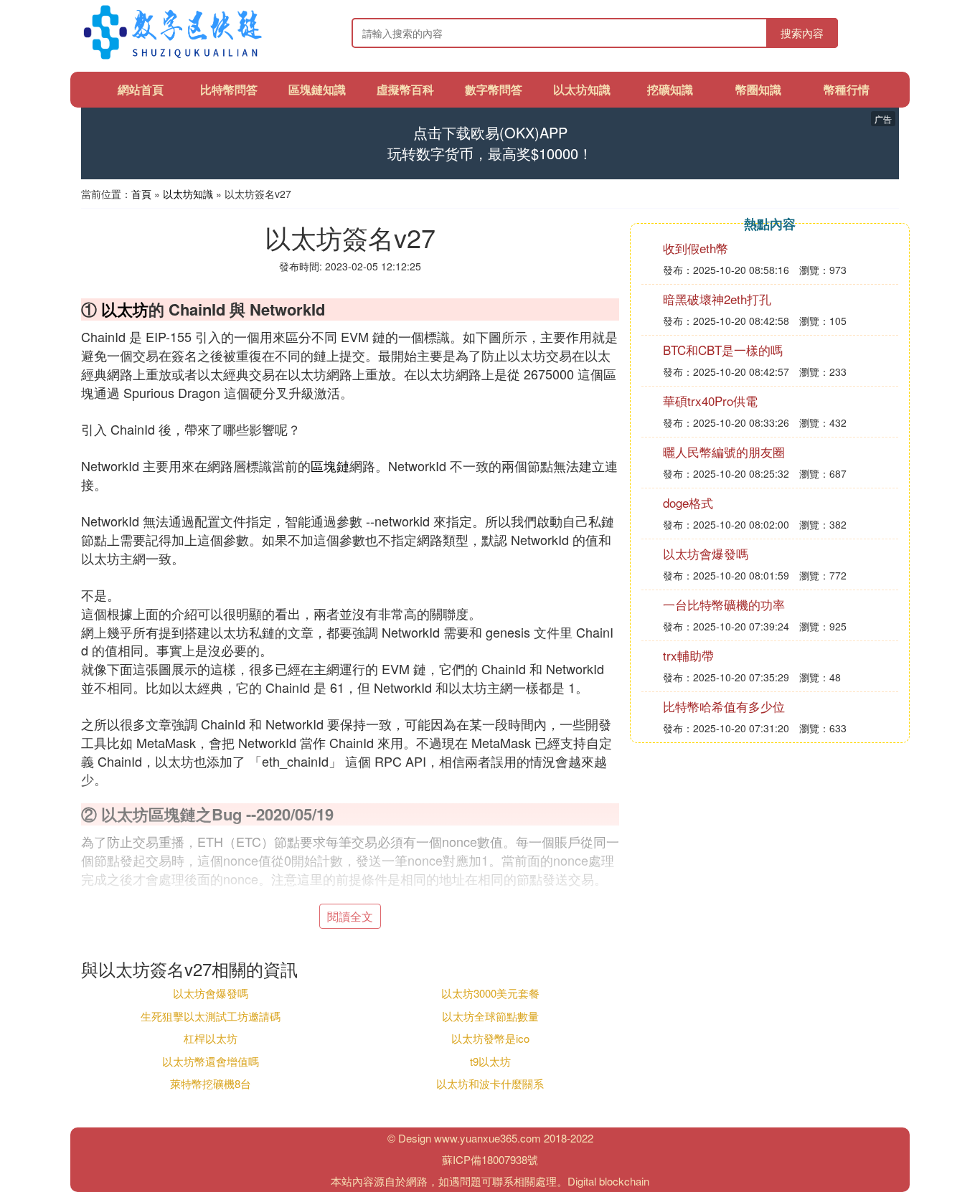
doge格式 (688, 502)
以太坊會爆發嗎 (210, 993)
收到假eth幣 (695, 248)
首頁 (141, 193)
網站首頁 (141, 89)
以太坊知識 (582, 89)
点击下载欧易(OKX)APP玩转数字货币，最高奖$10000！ (490, 143)
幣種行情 (847, 89)
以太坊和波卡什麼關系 (490, 1083)
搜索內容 (802, 32)
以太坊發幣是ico (490, 1038)
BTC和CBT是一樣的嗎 (723, 350)
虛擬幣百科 (405, 89)
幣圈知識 (758, 89)
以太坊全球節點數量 (490, 1015)
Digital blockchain (608, 1180)
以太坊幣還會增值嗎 (210, 1061)
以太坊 (125, 309)
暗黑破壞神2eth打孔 (717, 299)
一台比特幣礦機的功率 (724, 604)
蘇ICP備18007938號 (490, 1159)
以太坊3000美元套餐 (490, 993)
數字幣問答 (493, 89)
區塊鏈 (330, 465)
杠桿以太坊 (210, 1038)
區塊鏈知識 (317, 89)
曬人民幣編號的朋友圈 (724, 451)
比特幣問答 (229, 89)
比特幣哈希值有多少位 (724, 706)
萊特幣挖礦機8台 (210, 1083)
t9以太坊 (490, 1061)
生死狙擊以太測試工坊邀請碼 (211, 1015)
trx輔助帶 (688, 655)
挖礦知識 (670, 89)
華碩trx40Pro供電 (710, 401)
